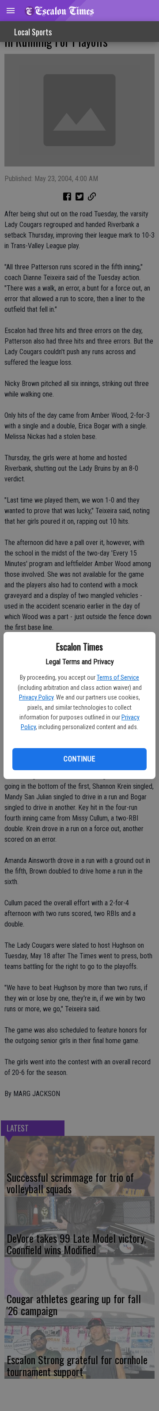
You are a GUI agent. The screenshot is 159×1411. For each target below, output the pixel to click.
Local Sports (33, 32)
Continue (79, 759)
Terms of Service (118, 677)
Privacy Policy (36, 697)
